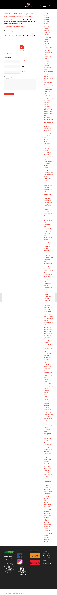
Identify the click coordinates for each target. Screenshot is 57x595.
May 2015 (46, 519)
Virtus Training (47, 228)
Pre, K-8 (46, 440)
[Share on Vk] (27, 35)
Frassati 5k (46, 461)
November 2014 (48, 530)
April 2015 (46, 521)
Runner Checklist (48, 161)
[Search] (40, 5)
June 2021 (46, 497)
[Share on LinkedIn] (20, 35)
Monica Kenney (47, 130)
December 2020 (48, 508)
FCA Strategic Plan (48, 376)
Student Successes (48, 478)
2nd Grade (46, 19)
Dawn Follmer (47, 62)
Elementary (46, 63)
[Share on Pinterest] (16, 35)
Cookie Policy (47, 60)
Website (23, 71)
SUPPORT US (47, 206)
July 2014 (46, 535)
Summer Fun (47, 479)
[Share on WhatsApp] (13, 35)
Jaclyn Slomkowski (48, 99)
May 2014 (46, 539)
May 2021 (46, 498)
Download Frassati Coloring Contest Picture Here (15, 26)
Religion (46, 160)
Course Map (47, 300)
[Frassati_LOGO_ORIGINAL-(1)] (28, 5)
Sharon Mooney (47, 178)
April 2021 (46, 500)
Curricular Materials (48, 387)
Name (23, 60)
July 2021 (46, 495)
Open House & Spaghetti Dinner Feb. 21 (48, 135)
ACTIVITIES (47, 451)
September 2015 (48, 515)
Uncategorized (20, 16)
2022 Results (47, 17)
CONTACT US (47, 453)
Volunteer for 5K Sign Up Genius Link (47, 233)
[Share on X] (9, 35)
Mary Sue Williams (48, 119)
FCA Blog (46, 76)
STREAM (46, 476)
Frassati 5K (46, 320)
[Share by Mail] (34, 35)
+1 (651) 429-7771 (47, 563)
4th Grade (46, 23)
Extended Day (47, 438)
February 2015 (47, 524)
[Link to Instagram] (50, 6)
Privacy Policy (47, 147)
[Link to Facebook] (52, 6)
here (11, 560)
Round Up (46, 472)
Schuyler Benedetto (48, 174)
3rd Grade (46, 21)
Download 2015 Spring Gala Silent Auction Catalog (48, 307)
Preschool (46, 145)
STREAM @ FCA (48, 195)
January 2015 (47, 526)
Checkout (46, 292)
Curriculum (46, 407)
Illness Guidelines (48, 422)
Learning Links (47, 433)
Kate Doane (46, 104)
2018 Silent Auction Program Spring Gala (48, 259)
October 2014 (47, 532)
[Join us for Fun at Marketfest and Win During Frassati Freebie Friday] (1, 297)
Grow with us (47, 463)
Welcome (46, 379)
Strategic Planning (48, 193)
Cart (45, 281)
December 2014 (48, 528)
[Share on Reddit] (31, 35)
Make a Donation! (48, 326)
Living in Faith (47, 467)
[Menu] (44, 5)
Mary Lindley (47, 117)
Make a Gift (46, 115)
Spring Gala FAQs (48, 372)
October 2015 (47, 513)
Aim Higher (46, 34)
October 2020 (47, 511)
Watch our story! (48, 374)
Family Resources (48, 75)
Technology (46, 211)
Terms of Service (48, 213)
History (45, 93)
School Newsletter (48, 172)
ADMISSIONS (47, 444)
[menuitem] (40, 5)
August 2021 (47, 493)
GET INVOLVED (48, 449)
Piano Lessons (47, 339)
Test (45, 215)
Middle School (47, 121)
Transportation (47, 424)
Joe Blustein (47, 100)
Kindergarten (47, 106)
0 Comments (12, 16)
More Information (48, 329)
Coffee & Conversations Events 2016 (47, 296)
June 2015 (46, 517)
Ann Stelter (46, 36)
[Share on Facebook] (5, 35)
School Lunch (47, 435)
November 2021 (48, 487)
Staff (45, 191)
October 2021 (47, 489)
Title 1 (45, 442)
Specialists (46, 183)
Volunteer (46, 230)
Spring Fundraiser (48, 474)
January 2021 (47, 506)
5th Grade (46, 25)
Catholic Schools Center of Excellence (48, 289)
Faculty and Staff (48, 412)
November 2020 (48, 510)
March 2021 (47, 502)
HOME (45, 381)
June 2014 (46, 537)
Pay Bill (45, 394)
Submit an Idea (47, 200)
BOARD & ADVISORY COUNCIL (46, 43)
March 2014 (47, 541)
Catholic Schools (48, 50)
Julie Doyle (46, 102)
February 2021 (47, 504)
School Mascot (47, 171)
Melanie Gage (28, 16)
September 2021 (48, 491)
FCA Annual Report (48, 315)
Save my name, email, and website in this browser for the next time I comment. (19, 78)
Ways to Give (47, 243)
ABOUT (46, 389)
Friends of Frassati (48, 86)
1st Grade (46, 15)
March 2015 (47, 522)
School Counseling (48, 418)
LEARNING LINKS (48, 111)
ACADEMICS (47, 420)
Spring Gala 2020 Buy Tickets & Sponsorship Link (48, 187)
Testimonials (47, 219)
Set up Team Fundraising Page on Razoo (48, 361)
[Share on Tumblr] (23, 35)
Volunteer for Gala (48, 237)
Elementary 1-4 (47, 65)
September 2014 (48, 533)
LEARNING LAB (48, 110)
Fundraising (46, 87)
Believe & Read (47, 459)
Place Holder (47, 143)
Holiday (45, 465)
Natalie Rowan (47, 132)
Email (23, 66)
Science (46, 176)
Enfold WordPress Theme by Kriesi (25, 591)
